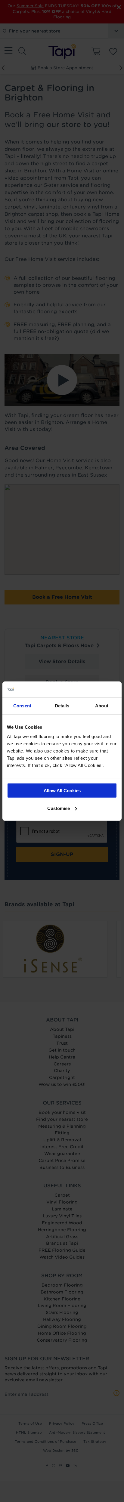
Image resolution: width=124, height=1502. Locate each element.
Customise (58, 808)
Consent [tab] (22, 705)
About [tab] (101, 705)
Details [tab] (62, 705)
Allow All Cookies (62, 790)
